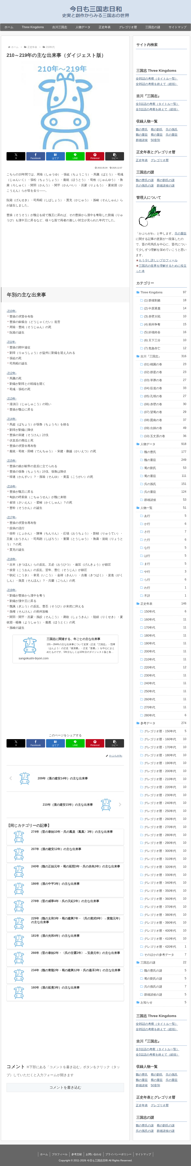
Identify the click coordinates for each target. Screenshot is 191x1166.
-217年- (11, 517)
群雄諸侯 (142, 140)
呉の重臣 (172, 134)
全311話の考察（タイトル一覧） (157, 104)
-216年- (11, 486)
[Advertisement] (65, 253)
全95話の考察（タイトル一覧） (157, 78)
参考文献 (76, 1154)
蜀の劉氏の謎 (166, 180)
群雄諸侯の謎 (166, 185)
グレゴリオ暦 (160, 160)
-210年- (11, 311)
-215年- (11, 460)
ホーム (44, 1154)
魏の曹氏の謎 (145, 180)
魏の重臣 (142, 134)
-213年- (11, 398)
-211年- (11, 342)
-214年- (11, 419)
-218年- (11, 559)
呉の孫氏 (172, 129)
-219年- (11, 590)
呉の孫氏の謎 (145, 185)
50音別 (155, 140)
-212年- (11, 373)
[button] (114, 156)
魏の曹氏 (142, 129)
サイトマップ (143, 1154)
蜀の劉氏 (157, 129)
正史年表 (142, 160)
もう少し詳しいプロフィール (158, 260)
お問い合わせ (93, 1154)
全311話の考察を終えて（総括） (157, 109)
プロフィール (60, 1154)
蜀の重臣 (157, 134)
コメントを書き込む (65, 1087)
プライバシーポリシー (118, 1154)
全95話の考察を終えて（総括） (157, 84)
